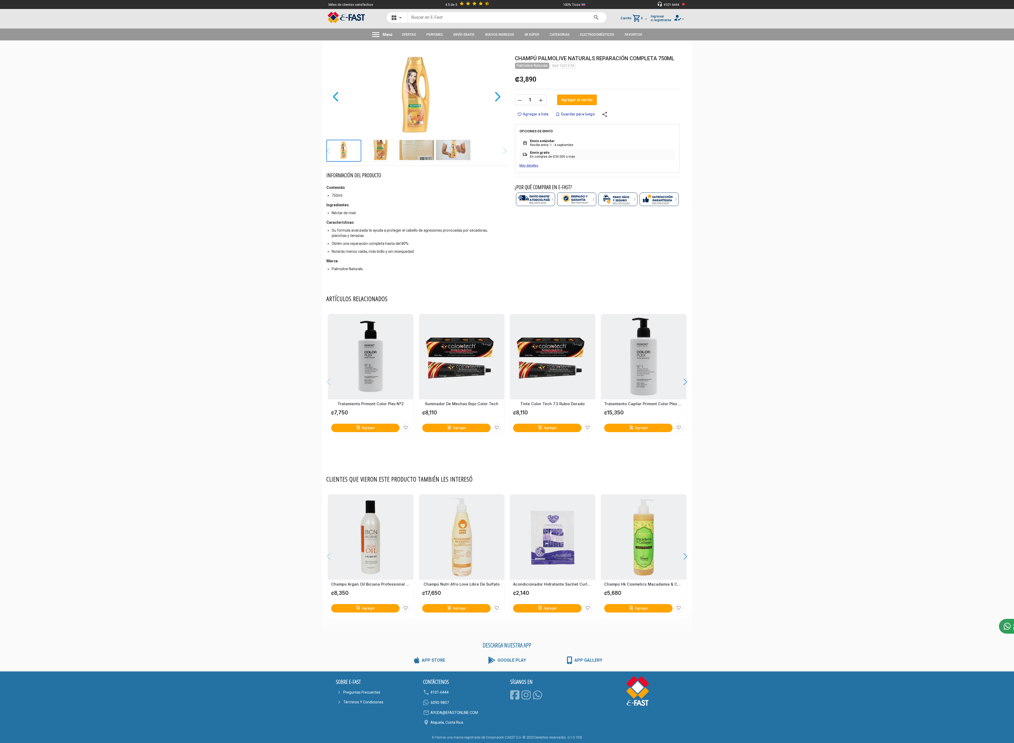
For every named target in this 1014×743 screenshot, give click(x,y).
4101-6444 (439, 692)
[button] (681, 381)
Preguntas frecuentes (361, 692)
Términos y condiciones (363, 702)
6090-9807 (440, 702)
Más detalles (528, 165)
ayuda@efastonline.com (454, 713)
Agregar (365, 427)
